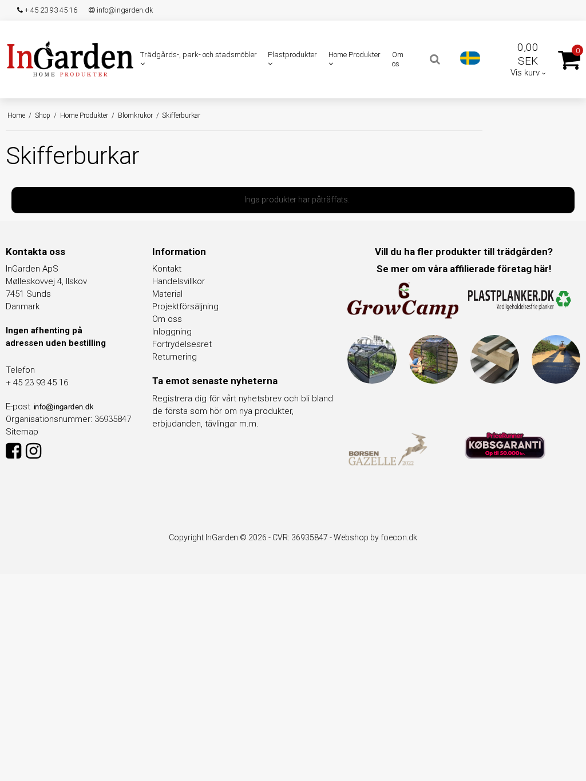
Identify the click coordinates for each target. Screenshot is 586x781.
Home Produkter (354, 54)
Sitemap (22, 432)
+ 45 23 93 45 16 (50, 10)
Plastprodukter (292, 54)
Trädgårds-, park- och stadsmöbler (198, 54)
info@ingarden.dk (124, 10)
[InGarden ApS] (70, 58)
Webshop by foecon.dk (375, 537)
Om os (397, 59)
